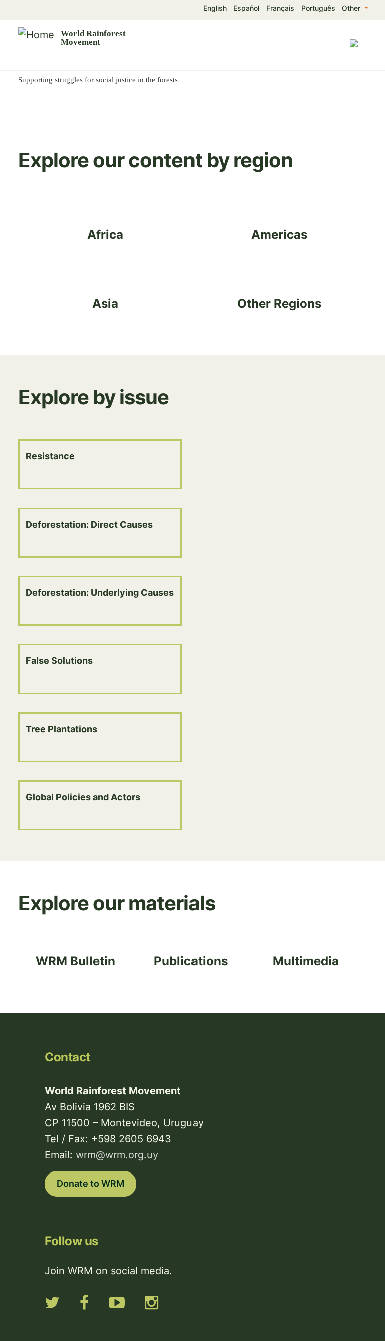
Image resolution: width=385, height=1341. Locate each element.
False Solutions (59, 660)
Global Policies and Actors (83, 797)
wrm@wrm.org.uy (117, 1155)
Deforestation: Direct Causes (89, 524)
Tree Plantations (61, 729)
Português (318, 8)
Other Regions (279, 303)
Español (246, 8)
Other (352, 8)
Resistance (50, 456)
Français (280, 8)
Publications (191, 961)
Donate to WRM (90, 1183)
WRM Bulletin (75, 961)
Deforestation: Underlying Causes (100, 592)
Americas (279, 234)
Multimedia (306, 961)
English (215, 8)
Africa (105, 234)
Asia (105, 303)
